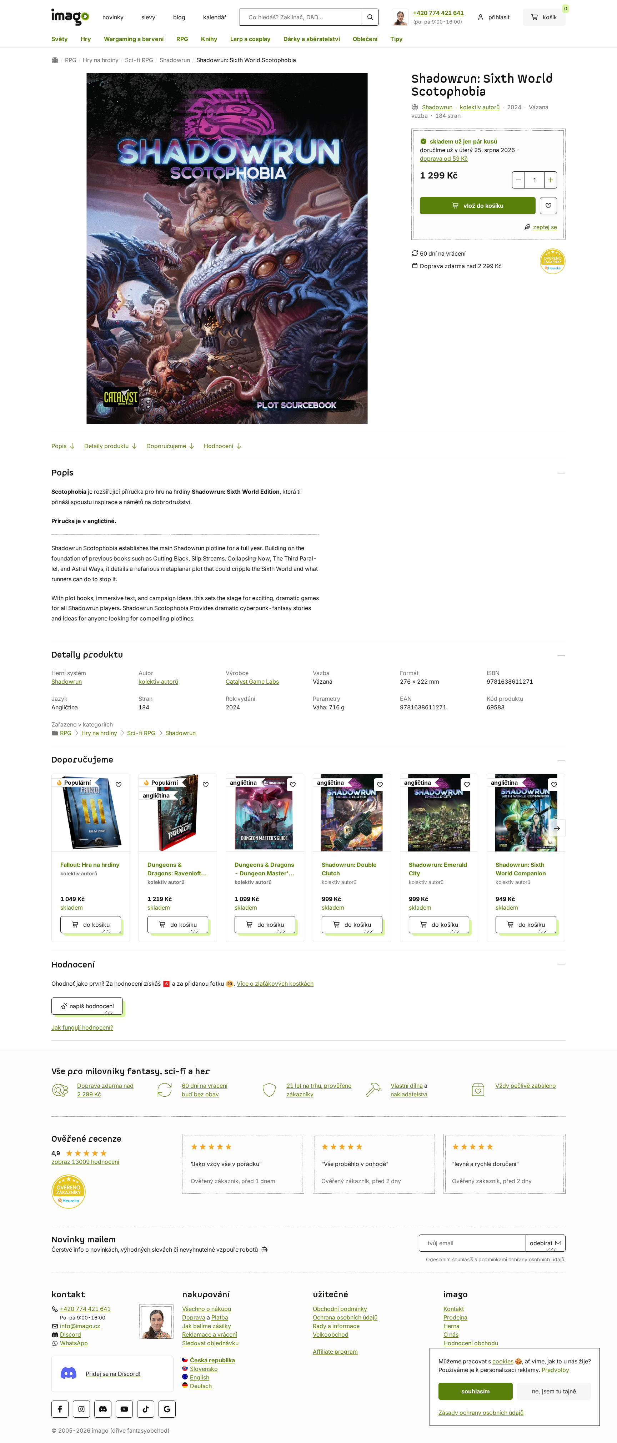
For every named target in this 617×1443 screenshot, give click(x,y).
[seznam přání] (548, 205)
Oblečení (365, 38)
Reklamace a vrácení (209, 1334)
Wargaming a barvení (134, 38)
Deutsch (201, 1385)
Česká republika (212, 1360)
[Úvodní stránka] (55, 60)
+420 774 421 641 (438, 12)
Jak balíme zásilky (206, 1325)
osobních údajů (546, 1259)
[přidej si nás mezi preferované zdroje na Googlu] (167, 1408)
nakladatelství (409, 1094)
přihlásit (499, 17)
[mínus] (518, 179)
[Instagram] (81, 1408)
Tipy (396, 38)
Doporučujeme (166, 445)
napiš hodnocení (92, 1006)
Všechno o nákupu (206, 1308)
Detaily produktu (106, 445)
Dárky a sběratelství (312, 38)
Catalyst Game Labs (252, 681)
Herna (451, 1325)
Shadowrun (175, 60)
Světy (59, 38)
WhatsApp (74, 1343)
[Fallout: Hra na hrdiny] (91, 858)
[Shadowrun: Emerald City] (439, 858)
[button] (308, 473)
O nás (450, 1334)
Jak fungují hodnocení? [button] (82, 1027)
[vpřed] (557, 827)
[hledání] (370, 17)
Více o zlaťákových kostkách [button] (275, 983)
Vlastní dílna (407, 1085)
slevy (148, 17)
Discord (70, 1334)
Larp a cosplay (250, 38)
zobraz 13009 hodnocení (85, 1161)
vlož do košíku (483, 205)
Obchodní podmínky (340, 1308)
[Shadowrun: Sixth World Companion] (526, 858)
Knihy (209, 38)
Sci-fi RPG (139, 60)
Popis (58, 445)
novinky (113, 17)
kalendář (214, 17)
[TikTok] (145, 1408)
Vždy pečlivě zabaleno (525, 1085)
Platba (219, 1317)
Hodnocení (218, 445)
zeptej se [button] (545, 227)
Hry (86, 38)
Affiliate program (335, 1351)
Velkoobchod (330, 1334)
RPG (182, 38)
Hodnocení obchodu (470, 1343)
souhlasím (475, 1391)
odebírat (541, 1243)
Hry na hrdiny (101, 60)
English (199, 1377)
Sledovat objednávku (210, 1343)
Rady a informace (336, 1325)
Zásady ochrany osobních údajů (480, 1412)
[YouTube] (124, 1408)
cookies (502, 1361)
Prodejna (455, 1317)
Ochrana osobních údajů (345, 1317)
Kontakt (453, 1308)
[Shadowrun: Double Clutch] (352, 858)
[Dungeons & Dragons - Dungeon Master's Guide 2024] (265, 858)
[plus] (550, 179)
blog (179, 17)
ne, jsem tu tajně (554, 1391)
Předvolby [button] (555, 1369)
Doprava (193, 1317)
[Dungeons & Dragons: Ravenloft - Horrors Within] (178, 858)
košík (554, 15)
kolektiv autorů (480, 107)
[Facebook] (60, 1408)
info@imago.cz (80, 1325)
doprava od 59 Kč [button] (444, 158)
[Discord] (102, 1408)
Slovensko (204, 1368)
